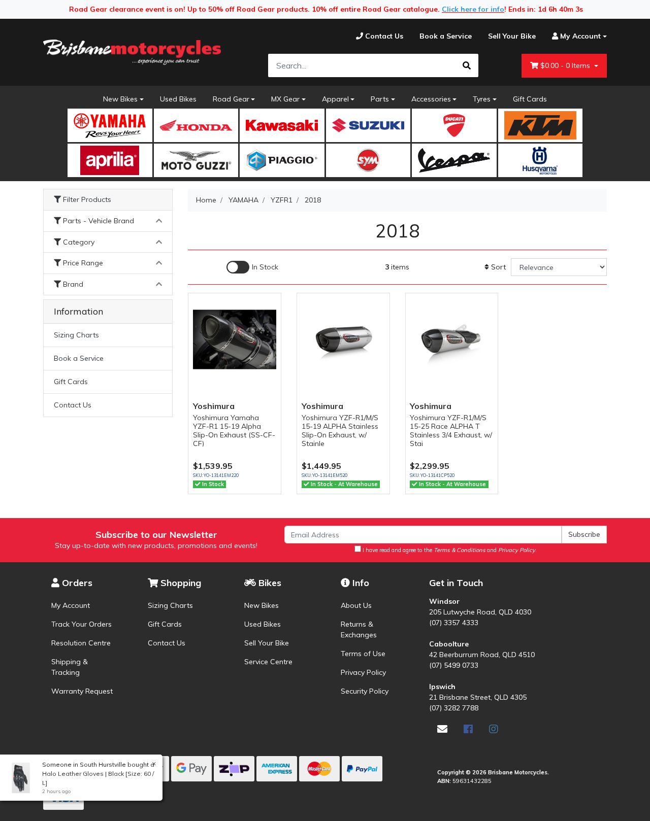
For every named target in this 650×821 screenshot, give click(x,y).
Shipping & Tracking (69, 667)
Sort (497, 266)
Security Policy (364, 691)
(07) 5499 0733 (453, 665)
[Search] (466, 65)
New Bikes (120, 99)
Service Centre (268, 661)
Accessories (431, 99)
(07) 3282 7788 (453, 707)
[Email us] (442, 729)
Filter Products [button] (86, 199)
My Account (70, 605)
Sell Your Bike (266, 642)
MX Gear (285, 99)
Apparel (335, 99)
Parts (380, 99)
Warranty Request (82, 691)
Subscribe (584, 534)
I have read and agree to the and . (449, 550)
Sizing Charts (76, 334)
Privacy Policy (363, 672)
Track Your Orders (81, 624)
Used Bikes (178, 99)
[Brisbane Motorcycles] (132, 52)
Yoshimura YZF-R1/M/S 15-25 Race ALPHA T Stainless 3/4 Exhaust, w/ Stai (451, 430)
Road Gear (231, 99)
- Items (566, 65)
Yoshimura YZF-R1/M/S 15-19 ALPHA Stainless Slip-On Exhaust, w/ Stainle (340, 430)
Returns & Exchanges (359, 629)
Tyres (482, 99)
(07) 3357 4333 (453, 622)
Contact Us (72, 404)
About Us (356, 605)
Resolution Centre (81, 642)
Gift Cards (530, 99)
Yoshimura (214, 406)
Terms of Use (363, 653)
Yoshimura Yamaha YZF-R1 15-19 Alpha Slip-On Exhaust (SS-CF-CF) (234, 430)
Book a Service (79, 358)
